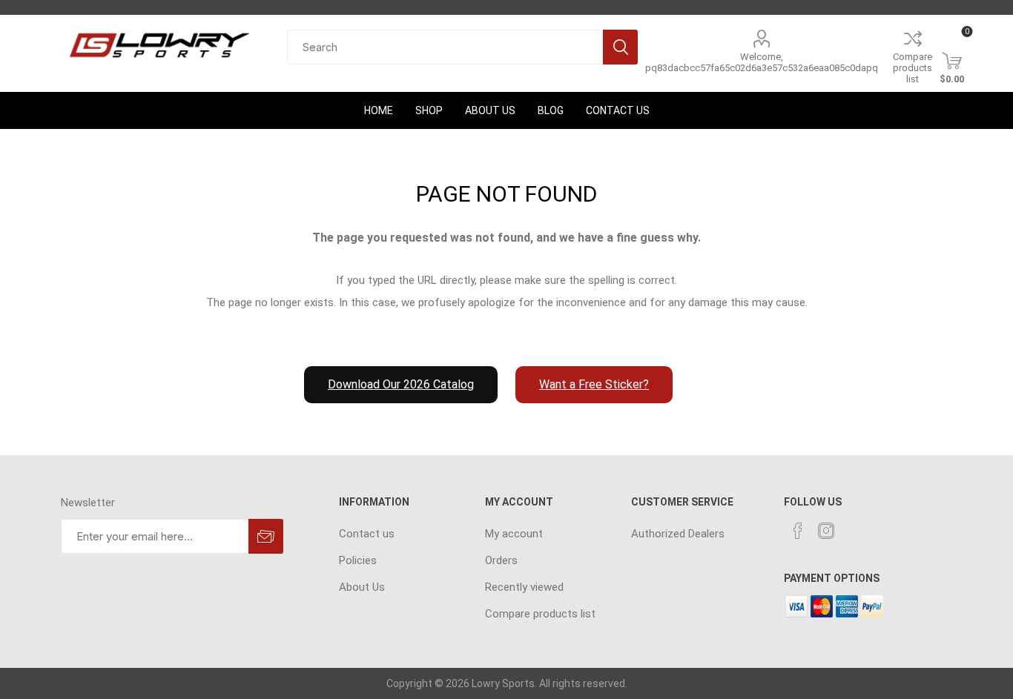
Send (265, 536)
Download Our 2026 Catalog (401, 384)
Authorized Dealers (678, 533)
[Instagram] (826, 531)
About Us (362, 587)
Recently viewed (524, 587)
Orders (501, 560)
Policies (358, 560)
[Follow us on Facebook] (798, 531)
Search (620, 47)
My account (514, 533)
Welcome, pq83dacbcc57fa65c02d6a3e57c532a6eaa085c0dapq (761, 62)
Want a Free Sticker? (594, 384)
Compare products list (912, 68)
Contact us (367, 533)
